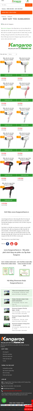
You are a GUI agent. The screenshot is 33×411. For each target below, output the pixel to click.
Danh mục (10, 16)
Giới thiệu (8, 409)
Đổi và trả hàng (6, 372)
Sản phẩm (14, 409)
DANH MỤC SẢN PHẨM (9, 12)
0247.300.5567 (28, 409)
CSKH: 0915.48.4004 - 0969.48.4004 (12, 386)
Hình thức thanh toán (7, 356)
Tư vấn (4, 361)
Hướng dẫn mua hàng (7, 368)
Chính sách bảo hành (7, 375)
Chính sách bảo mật (7, 358)
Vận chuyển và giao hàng (8, 370)
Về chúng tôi (5, 352)
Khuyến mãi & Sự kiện (22, 409)
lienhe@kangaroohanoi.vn (8, 388)
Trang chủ (3, 16)
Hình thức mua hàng (7, 354)
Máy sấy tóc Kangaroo (16, 19)
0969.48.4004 (28, 406)
